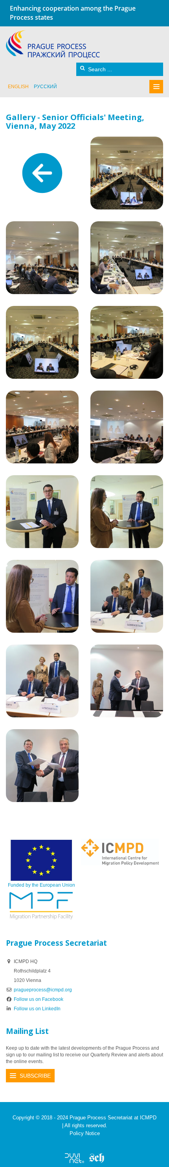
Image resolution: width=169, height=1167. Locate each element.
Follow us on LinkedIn (37, 1008)
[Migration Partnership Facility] (41, 905)
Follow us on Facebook (38, 999)
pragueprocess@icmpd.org (43, 990)
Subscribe (35, 1076)
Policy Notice (85, 1133)
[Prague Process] (53, 44)
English (18, 86)
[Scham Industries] (96, 1158)
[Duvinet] (74, 1158)
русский (45, 86)
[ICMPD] (120, 851)
